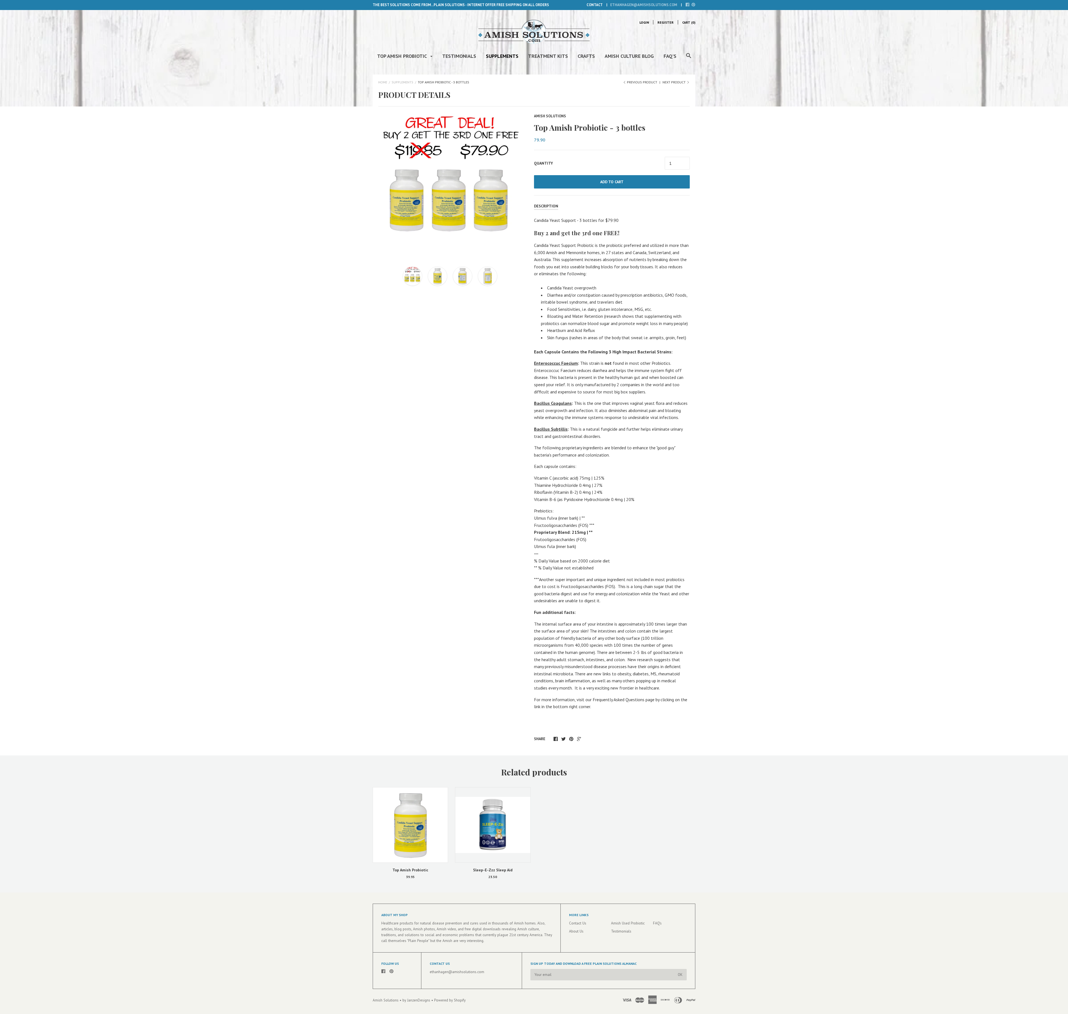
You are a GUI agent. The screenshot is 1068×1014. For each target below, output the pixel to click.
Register (665, 22)
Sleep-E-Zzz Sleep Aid (493, 869)
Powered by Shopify (450, 1000)
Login (644, 22)
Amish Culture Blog (629, 56)
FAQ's (670, 56)
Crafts (586, 56)
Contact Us (577, 923)
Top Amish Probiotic (402, 56)
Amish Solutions (550, 116)
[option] (449, 185)
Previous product (642, 82)
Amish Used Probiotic (628, 923)
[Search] (688, 58)
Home (382, 82)
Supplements (502, 56)
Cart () (688, 22)
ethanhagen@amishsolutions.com (643, 5)
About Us (576, 931)
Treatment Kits (548, 56)
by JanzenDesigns (416, 1000)
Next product (674, 82)
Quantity (543, 163)
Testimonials (459, 56)
